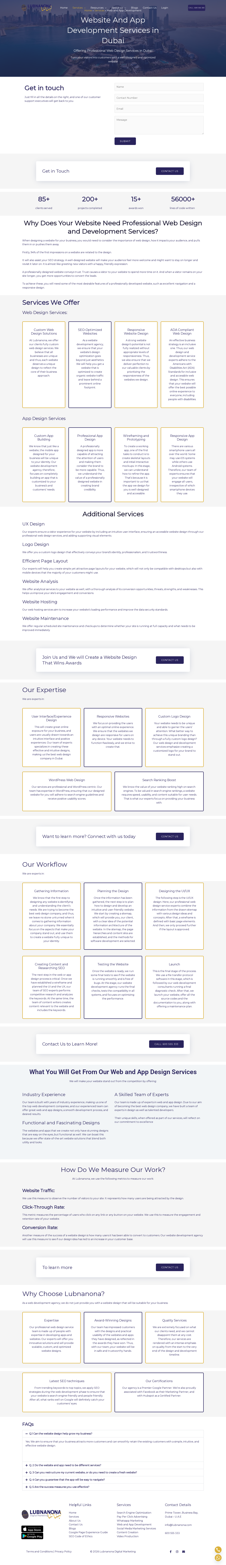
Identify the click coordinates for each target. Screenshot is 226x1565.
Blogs (134, 7)
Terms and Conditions (39, 1551)
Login (164, 7)
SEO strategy (56, 260)
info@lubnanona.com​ (178, 1525)
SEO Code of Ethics (80, 1536)
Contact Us (149, 7)
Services (78, 7)
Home (64, 7)
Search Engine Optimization (134, 1512)
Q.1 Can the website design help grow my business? (60, 1433)
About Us (117, 7)
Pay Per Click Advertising (132, 1516)
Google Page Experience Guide (88, 1532)
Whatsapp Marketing (130, 1520)
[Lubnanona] (36, 7)
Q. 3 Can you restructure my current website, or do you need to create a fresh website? (83, 1472)
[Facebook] (170, 1551)
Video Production (128, 1536)
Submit (125, 141)
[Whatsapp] (218, 1557)
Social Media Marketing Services (136, 1528)
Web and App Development (134, 1524)
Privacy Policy (63, 1551)
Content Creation (127, 1532)
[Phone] (218, 1549)
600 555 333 (172, 1533)
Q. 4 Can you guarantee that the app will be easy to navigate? (67, 1479)
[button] (196, 8)
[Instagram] (177, 1551)
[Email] (183, 1551)
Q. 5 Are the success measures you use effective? (59, 1486)
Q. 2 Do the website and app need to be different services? (65, 1465)
